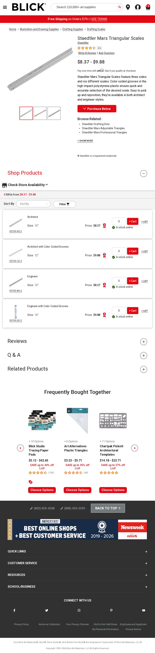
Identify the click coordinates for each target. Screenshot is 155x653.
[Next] (134, 448)
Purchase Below (99, 109)
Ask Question (107, 53)
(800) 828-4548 (44, 508)
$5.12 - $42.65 (38, 460)
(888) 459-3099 (74, 508)
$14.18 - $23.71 (110, 460)
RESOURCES (16, 575)
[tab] (77, 173)
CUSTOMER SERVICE (22, 563)
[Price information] (104, 225)
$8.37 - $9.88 (91, 62)
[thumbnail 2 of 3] (40, 113)
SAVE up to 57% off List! (113, 467)
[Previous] (20, 448)
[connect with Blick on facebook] (14, 613)
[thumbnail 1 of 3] (26, 113)
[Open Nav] (5, 7)
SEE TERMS (99, 19)
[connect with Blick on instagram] (79, 613)
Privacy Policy (21, 624)
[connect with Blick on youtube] (143, 613)
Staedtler (83, 42)
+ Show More (85, 140)
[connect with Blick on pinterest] (111, 613)
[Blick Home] (29, 7)
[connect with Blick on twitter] (46, 613)
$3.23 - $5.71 (73, 460)
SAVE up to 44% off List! (42, 467)
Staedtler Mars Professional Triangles (104, 132)
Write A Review (87, 53)
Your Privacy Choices (77, 624)
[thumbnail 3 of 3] (54, 113)
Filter (63, 204)
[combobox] (33, 203)
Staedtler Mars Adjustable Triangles (103, 128)
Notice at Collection (49, 624)
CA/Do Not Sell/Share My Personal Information (105, 627)
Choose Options (41, 490)
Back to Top (106, 508)
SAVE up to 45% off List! (77, 467)
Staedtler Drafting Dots (96, 124)
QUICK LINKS (17, 551)
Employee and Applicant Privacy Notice (133, 627)
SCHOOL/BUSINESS (21, 586)
